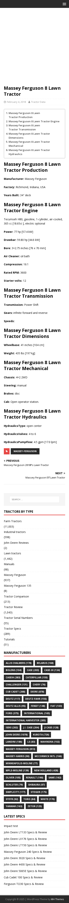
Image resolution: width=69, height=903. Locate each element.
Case (33, 670)
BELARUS (45, 663)
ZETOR (35, 806)
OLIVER (13, 777)
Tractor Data (38, 102)
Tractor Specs (12, 628)
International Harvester (26, 720)
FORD (12, 713)
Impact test (11, 826)
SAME (54, 777)
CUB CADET (15, 691)
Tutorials (9, 639)
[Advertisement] (34, 48)
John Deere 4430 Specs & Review (24, 864)
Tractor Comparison (16, 596)
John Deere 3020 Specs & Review (24, 858)
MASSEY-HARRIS (17, 756)
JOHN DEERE (17, 734)
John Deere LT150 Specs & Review (25, 845)
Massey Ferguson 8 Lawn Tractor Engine (34, 121)
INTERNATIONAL (37, 713)
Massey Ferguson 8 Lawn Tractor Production (24, 115)
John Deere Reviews (16, 542)
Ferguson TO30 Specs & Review (24, 884)
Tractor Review (13, 607)
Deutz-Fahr (36, 698)
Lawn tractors (12, 553)
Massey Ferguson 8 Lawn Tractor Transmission (24, 127)
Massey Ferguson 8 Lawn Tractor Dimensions (29, 135)
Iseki (12, 727)
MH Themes (57, 899)
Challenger (16, 684)
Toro (29, 799)
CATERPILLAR (37, 677)
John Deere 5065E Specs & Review (25, 871)
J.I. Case (31, 727)
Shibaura (36, 784)
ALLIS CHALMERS (18, 663)
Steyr (12, 799)
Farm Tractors (13, 521)
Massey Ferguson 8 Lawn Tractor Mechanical (29, 143)
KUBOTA (41, 734)
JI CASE (51, 727)
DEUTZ (13, 698)
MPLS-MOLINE (17, 770)
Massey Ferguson (15, 575)
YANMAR (14, 806)
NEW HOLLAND (46, 770)
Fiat (56, 706)
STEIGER (39, 792)
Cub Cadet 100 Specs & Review (23, 877)
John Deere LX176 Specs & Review (25, 839)
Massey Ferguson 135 (17, 585)
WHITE (48, 799)
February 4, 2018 (16, 102)
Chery (39, 684)
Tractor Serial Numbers (18, 618)
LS (31, 741)
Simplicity (15, 792)
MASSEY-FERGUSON (25, 451)
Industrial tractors (15, 532)
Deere (37, 691)
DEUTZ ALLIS (15, 706)
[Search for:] (34, 499)
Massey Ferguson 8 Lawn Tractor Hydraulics (29, 152)
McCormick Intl (48, 756)
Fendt (38, 706)
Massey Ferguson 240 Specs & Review (28, 852)
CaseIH (13, 677)
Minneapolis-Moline (22, 763)
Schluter (14, 784)
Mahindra (50, 741)
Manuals (9, 564)
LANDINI (14, 741)
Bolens (13, 670)
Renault (34, 777)
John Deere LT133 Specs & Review (25, 832)
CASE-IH (52, 670)
